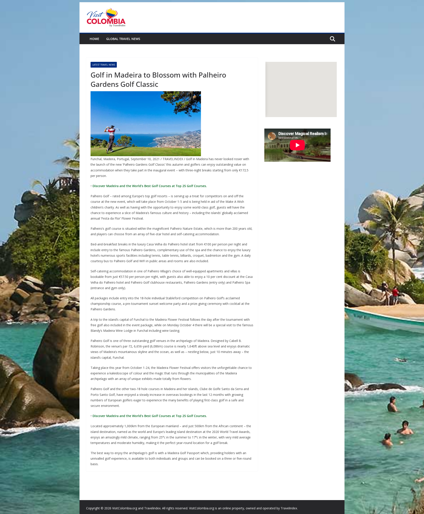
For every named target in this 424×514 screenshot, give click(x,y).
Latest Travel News (103, 64)
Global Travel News (123, 39)
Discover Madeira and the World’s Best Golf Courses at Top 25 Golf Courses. (149, 186)
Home (94, 39)
